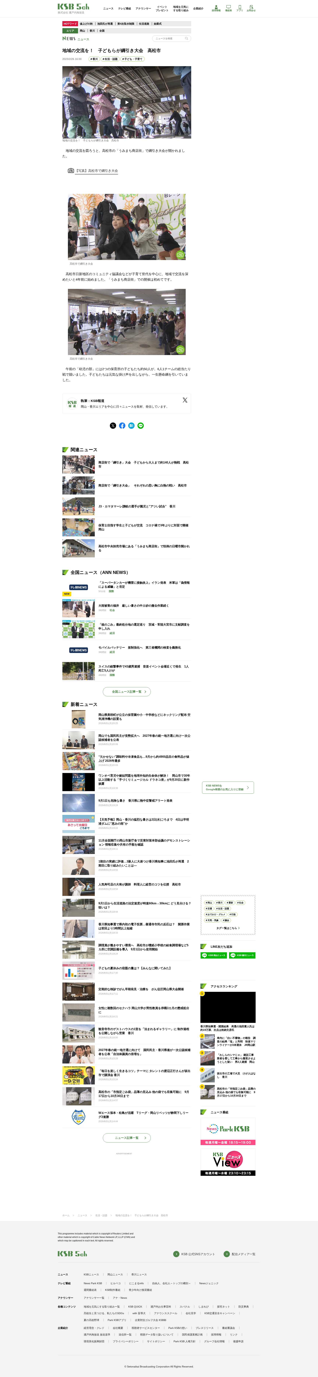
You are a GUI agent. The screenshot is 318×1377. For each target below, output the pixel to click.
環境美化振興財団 (94, 1341)
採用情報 (216, 10)
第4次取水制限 (126, 23)
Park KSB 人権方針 (185, 1341)
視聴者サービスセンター (146, 1327)
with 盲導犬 (139, 1313)
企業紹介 (198, 8)
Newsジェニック (209, 1283)
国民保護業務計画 (192, 1334)
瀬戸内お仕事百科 (161, 1306)
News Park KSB (93, 1283)
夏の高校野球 (91, 1320)
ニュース (108, 8)
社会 (241, 902)
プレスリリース (205, 1327)
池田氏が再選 (105, 23)
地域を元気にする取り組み (181, 8)
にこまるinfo (136, 1283)
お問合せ (251, 10)
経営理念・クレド (94, 1327)
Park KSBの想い (177, 1327)
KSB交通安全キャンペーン (219, 1313)
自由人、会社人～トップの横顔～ (171, 1283)
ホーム (66, 1215)
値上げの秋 (86, 23)
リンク (234, 1334)
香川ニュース (139, 1274)
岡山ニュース (115, 1274)
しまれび (203, 1306)
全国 (102, 30)
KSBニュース (91, 1274)
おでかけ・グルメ (216, 914)
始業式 (158, 23)
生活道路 (144, 23)
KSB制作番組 (112, 1289)
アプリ (239, 10)
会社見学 (191, 1313)
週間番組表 (90, 1289)
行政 (233, 914)
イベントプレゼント (162, 8)
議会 (227, 920)
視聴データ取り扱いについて (157, 1334)
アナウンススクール (165, 1313)
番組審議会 (228, 1327)
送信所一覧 (125, 1334)
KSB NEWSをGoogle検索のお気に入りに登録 (224, 787)
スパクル (185, 1306)
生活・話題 (111, 59)
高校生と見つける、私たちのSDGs (104, 1313)
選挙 (231, 902)
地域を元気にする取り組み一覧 (102, 1306)
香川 (92, 30)
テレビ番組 (124, 8)
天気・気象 (213, 920)
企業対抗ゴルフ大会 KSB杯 (150, 1320)
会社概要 (118, 1327)
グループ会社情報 (214, 1341)
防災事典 (244, 1306)
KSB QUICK (135, 1306)
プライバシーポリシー (126, 1341)
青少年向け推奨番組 (140, 1289)
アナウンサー (143, 8)
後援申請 (238, 1341)
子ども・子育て (133, 59)
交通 (210, 908)
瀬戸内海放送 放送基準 (97, 1334)
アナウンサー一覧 (94, 1297)
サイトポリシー (156, 1341)
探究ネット (223, 1306)
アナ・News (120, 1297)
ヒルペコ (115, 1283)
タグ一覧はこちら (226, 928)
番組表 (228, 10)
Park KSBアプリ (117, 1320)
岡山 (82, 30)
